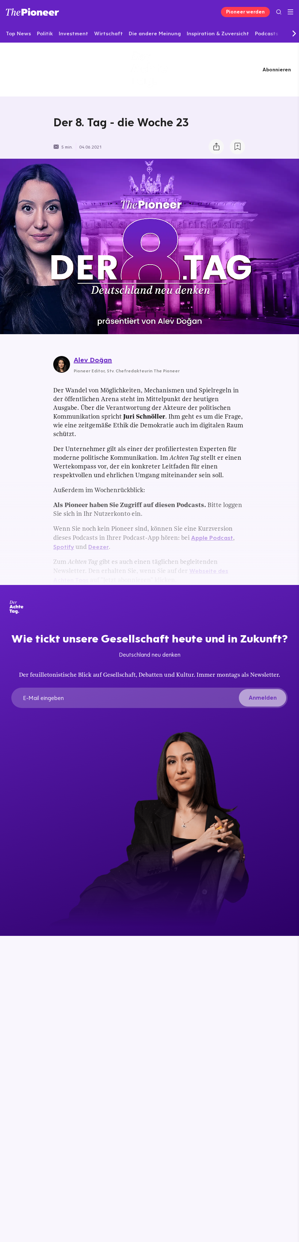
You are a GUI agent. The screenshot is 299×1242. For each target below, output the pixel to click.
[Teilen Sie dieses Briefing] (216, 146)
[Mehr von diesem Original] (149, 69)
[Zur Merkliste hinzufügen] (237, 146)
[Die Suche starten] (279, 12)
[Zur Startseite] (32, 12)
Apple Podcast (212, 537)
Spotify (63, 546)
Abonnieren (277, 69)
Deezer (98, 546)
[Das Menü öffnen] (290, 12)
